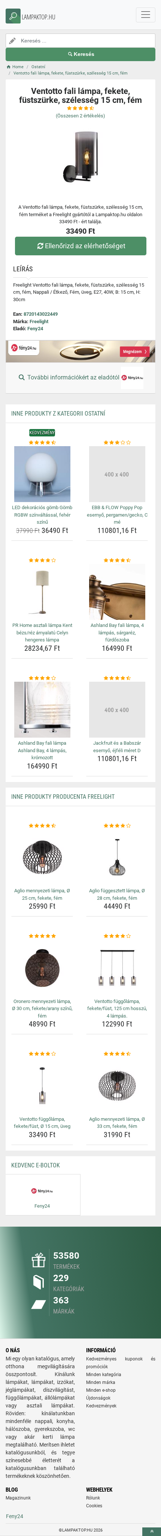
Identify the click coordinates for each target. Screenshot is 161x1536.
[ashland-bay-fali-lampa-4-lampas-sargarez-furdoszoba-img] (117, 592)
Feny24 (35, 328)
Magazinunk (18, 1498)
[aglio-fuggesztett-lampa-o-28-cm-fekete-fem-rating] (117, 826)
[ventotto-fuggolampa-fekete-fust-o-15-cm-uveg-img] (42, 1086)
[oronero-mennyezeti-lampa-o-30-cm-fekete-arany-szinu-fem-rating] (42, 936)
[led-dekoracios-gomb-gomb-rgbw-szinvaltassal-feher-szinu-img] (42, 474)
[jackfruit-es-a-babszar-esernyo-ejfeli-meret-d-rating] (117, 678)
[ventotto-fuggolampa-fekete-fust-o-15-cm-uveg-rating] (42, 1054)
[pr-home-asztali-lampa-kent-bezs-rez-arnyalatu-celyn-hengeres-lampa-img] (42, 592)
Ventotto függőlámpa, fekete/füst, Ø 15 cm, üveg (42, 1122)
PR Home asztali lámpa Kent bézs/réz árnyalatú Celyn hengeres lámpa (42, 632)
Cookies (94, 1505)
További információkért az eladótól (73, 377)
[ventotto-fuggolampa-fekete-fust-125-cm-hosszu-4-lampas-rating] (117, 936)
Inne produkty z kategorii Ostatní (58, 413)
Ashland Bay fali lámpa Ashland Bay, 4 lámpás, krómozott (42, 750)
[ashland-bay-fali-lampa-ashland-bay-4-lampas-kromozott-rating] (42, 678)
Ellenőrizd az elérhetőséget (85, 246)
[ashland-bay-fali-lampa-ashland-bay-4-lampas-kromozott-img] (42, 710)
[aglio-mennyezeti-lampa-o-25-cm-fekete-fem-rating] (42, 826)
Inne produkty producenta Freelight (63, 796)
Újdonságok (98, 1398)
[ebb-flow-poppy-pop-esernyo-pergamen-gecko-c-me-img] (117, 474)
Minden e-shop (101, 1390)
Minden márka (100, 1382)
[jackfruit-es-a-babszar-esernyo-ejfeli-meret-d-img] (117, 710)
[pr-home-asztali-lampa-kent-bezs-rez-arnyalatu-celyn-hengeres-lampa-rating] (42, 560)
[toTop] (151, 1531)
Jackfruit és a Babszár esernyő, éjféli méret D (117, 746)
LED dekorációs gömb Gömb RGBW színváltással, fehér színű (42, 515)
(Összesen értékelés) (80, 116)
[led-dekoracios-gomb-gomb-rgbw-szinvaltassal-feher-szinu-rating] (42, 443)
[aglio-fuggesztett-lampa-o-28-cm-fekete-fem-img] (117, 857)
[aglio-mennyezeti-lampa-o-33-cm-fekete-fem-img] (117, 1086)
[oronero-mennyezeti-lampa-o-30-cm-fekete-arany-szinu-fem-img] (42, 968)
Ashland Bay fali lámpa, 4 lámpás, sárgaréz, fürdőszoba (117, 632)
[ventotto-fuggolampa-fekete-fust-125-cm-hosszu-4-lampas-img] (117, 968)
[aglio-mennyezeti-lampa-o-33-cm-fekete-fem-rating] (117, 1054)
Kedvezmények (101, 1406)
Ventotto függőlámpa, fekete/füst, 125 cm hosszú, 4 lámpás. (117, 1009)
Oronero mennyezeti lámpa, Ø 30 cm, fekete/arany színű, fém (42, 1009)
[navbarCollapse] (145, 14)
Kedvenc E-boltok (35, 1165)
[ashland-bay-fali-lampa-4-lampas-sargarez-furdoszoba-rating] (117, 560)
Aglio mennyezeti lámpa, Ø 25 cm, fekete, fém (42, 894)
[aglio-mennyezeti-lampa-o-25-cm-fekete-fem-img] (42, 857)
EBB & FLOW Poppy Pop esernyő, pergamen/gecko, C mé (117, 515)
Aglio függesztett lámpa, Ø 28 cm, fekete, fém (117, 894)
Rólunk (93, 1498)
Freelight (39, 321)
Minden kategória (103, 1374)
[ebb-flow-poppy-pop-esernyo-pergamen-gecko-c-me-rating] (117, 443)
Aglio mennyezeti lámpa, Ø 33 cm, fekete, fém (117, 1122)
